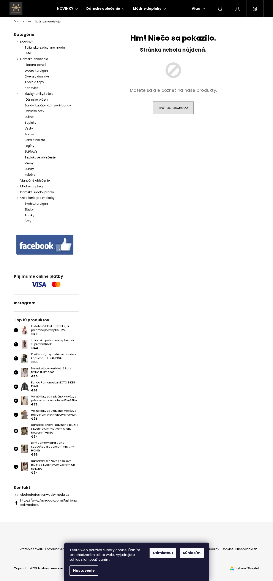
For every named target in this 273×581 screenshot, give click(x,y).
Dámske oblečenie (34, 59)
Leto (28, 53)
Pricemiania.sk (246, 549)
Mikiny (29, 163)
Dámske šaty (34, 111)
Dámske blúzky (37, 99)
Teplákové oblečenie (40, 157)
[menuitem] (67, 8)
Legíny (29, 146)
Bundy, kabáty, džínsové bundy (48, 105)
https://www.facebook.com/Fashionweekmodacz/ (48, 502)
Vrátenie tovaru (31, 549)
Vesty (29, 128)
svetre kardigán (36, 70)
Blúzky (29, 209)
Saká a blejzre (35, 140)
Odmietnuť (163, 552)
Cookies (227, 549)
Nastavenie (84, 570)
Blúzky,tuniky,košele (39, 94)
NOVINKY (26, 42)
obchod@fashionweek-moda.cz (44, 494)
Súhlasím (191, 552)
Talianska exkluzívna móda (45, 47)
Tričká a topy (34, 82)
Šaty (28, 221)
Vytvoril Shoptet (247, 568)
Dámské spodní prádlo (37, 192)
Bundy (29, 169)
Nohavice (32, 88)
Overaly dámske (37, 76)
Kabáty (30, 175)
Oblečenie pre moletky (37, 198)
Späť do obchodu (173, 108)
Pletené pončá (35, 65)
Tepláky (30, 122)
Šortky (29, 134)
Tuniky (29, 215)
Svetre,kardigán (36, 203)
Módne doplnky (31, 186)
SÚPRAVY (31, 151)
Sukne (29, 117)
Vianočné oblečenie (35, 180)
